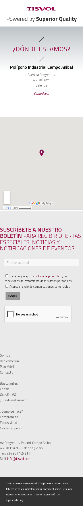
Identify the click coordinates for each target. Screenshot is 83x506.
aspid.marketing (14, 500)
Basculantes (9, 383)
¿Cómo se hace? (11, 411)
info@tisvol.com (19, 458)
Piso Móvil (7, 366)
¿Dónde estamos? (13, 400)
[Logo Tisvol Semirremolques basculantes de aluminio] (41, 9)
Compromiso (9, 416)
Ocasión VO (8, 394)
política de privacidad (48, 276)
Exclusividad (8, 422)
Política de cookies (23, 494)
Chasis (5, 388)
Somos (5, 355)
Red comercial (9, 361)
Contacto (6, 372)
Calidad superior (11, 428)
